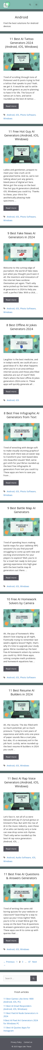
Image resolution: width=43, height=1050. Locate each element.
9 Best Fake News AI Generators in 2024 (21, 235)
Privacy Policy (16, 1042)
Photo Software (28, 114)
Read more (11, 106)
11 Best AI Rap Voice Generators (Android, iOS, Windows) (21, 782)
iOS (17, 114)
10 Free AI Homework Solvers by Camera (21, 601)
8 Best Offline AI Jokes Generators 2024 (21, 327)
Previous (9, 961)
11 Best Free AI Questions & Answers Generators (21, 876)
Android (11, 114)
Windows (7, 118)
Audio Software (23, 857)
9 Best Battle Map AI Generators (21, 510)
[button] (30, 4)
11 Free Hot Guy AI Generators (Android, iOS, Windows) (21, 135)
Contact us (28, 1042)
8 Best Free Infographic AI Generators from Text (21, 415)
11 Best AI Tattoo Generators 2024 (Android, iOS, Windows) (21, 43)
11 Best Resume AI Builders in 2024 (21, 692)
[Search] (33, 978)
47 (29, 961)
